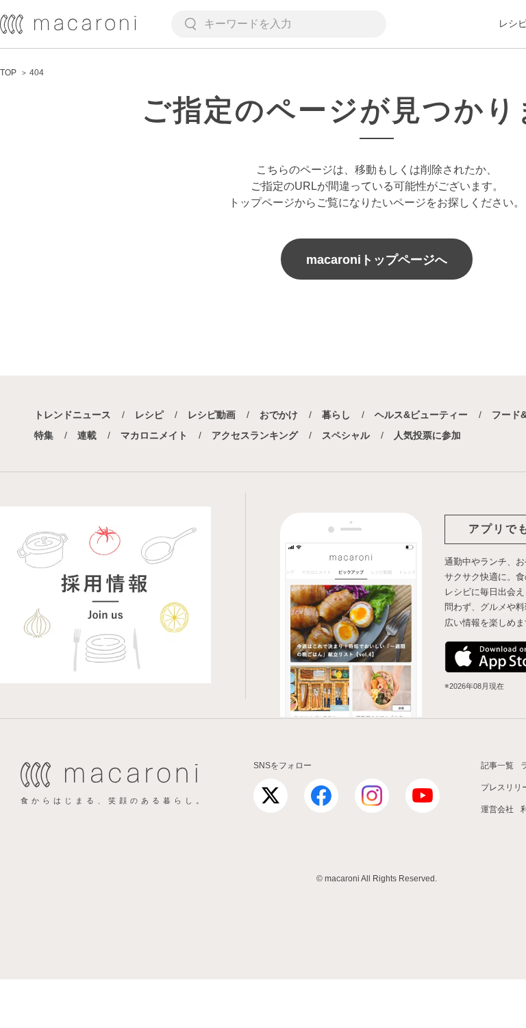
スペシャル (346, 435)
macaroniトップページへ (376, 260)
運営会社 (497, 809)
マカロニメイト (154, 435)
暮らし (336, 414)
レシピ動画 (212, 414)
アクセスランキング (255, 435)
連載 (87, 435)
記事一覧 (497, 765)
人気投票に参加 (427, 435)
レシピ (149, 414)
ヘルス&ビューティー (421, 414)
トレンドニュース (72, 414)
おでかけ (279, 414)
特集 (43, 435)
